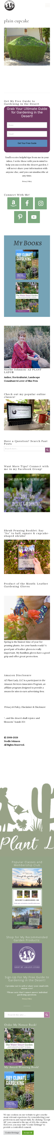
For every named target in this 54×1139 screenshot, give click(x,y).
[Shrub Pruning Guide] (27, 918)
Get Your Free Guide (27, 143)
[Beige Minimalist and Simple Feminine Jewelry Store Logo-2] (27, 958)
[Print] (22, 5)
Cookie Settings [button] (12, 1133)
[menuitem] (46, 5)
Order (8, 1025)
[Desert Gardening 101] (27, 897)
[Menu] (46, 5)
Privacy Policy (27, 181)
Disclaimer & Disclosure (33, 707)
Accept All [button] (28, 1133)
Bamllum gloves (28, 652)
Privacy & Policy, (12, 707)
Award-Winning (19, 1067)
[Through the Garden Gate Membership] (27, 878)
